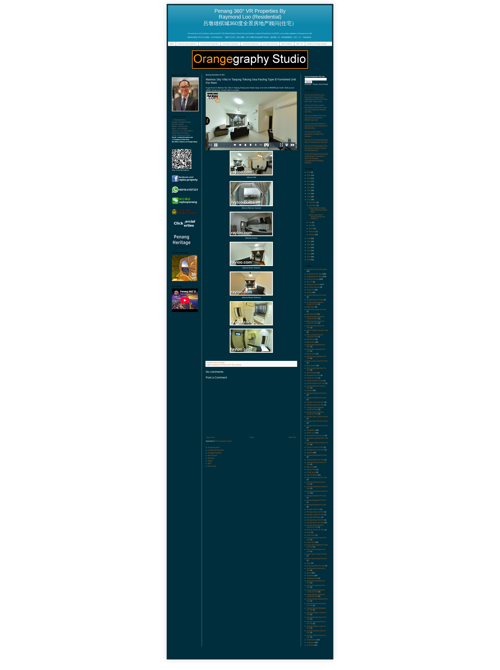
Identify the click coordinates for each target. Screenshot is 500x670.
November (313, 205)
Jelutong (310, 453)
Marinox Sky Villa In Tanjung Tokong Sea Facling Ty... (317, 217)
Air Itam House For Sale (315, 300)
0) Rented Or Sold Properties (317, 269)
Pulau (309, 532)
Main (172, 44)
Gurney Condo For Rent (315, 447)
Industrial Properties (250, 44)
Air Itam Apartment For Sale (316, 295)
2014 (309, 245)
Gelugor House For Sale (315, 405)
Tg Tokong (237, 365)
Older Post (292, 437)
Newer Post (210, 437)
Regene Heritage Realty (317, 44)
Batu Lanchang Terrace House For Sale (315, 336)
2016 (309, 238)
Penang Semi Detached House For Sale (315, 526)
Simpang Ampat (312, 578)
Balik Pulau (311, 307)
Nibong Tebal (311, 469)
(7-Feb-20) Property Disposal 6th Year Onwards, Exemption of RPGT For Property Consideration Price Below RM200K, (316, 158)
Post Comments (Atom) (223, 441)
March (311, 229)
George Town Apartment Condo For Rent (315, 408)
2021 (309, 187)
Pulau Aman (311, 535)
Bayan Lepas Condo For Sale (317, 361)
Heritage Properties (231, 44)
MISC (210, 463)
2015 (309, 241)
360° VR (299, 44)
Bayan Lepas (311, 354)
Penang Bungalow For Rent (316, 500)
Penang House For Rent (315, 520)
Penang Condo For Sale (315, 515)
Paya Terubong (312, 475)
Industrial (211, 458)
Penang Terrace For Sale (315, 530)
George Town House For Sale (317, 426)
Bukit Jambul (311, 365)
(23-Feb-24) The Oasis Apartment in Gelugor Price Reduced (314, 134)
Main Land (310, 467)
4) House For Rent (313, 284)
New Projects (286, 44)
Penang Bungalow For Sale (316, 505)
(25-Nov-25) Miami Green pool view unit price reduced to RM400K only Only (315, 118)
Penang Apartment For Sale (316, 496)
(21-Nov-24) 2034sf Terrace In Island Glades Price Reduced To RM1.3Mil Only (316, 126)
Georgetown (311, 430)
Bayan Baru (311, 342)
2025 (309, 175)
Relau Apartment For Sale (316, 566)
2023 (309, 181)
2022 (309, 184)
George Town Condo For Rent (317, 417)
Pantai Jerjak (311, 472)
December (313, 202)
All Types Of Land (270, 44)
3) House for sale (313, 279)
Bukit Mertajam (312, 373)
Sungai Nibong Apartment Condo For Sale (316, 595)
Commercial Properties (187, 44)
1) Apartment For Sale (314, 274)
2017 (309, 200)
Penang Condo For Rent (315, 512)
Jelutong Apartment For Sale (317, 455)
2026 (309, 172)
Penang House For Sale (315, 523)
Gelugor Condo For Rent (315, 402)
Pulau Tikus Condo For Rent (317, 554)
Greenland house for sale (316, 435)
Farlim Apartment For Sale (316, 383)
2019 (309, 194)
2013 (309, 248)
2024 (309, 178)
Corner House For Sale (315, 381)
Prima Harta (212, 466)
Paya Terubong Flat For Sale (317, 477)
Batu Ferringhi (312, 314)
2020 (309, 190)
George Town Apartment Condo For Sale (315, 413)
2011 (309, 254)
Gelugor (309, 390)
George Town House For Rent (317, 421)
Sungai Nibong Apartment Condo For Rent (316, 591)
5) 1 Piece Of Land (313, 287)
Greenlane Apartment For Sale (317, 438)
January (312, 234)
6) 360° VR (230, 365)
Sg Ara (309, 573)
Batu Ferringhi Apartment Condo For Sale (315, 322)
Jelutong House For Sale (315, 460)
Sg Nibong (310, 575)
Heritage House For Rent (315, 450)
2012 (309, 251)
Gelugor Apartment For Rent (316, 393)
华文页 (210, 461)
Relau (309, 563)
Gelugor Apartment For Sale (316, 398)
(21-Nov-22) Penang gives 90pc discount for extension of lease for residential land (316, 148)
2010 (309, 257)
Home (252, 437)
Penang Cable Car (313, 509)
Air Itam (309, 292)
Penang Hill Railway (314, 517)
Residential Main (214, 447)
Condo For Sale (312, 378)
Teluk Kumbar (311, 640)
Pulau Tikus (311, 542)
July (310, 222)
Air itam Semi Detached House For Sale (315, 303)
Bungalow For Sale (313, 375)
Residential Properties (210, 44)
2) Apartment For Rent (219, 365)
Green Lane (311, 433)
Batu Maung (311, 339)
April (310, 225)
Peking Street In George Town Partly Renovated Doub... (318, 210)
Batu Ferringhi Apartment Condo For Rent (315, 317)
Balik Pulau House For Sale (316, 309)
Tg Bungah (310, 642)
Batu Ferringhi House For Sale (317, 330)
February (312, 231)
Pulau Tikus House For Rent (317, 558)
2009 (309, 260)
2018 (309, 197)
